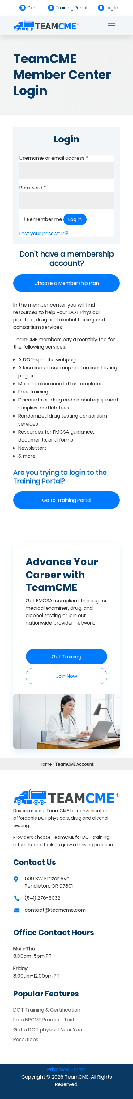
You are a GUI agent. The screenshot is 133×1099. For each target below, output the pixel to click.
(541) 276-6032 (42, 898)
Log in (75, 219)
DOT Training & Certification (46, 1009)
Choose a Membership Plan (66, 283)
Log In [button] (112, 8)
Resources (25, 1039)
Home (46, 764)
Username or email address (53, 158)
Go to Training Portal (66, 500)
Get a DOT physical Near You (47, 1029)
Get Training (66, 656)
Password (32, 187)
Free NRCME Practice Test (44, 1019)
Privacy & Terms (66, 1069)
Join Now (66, 676)
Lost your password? (43, 233)
